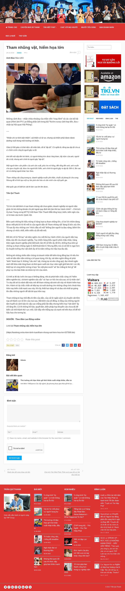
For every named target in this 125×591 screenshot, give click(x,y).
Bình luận (109, 118)
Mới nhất (90, 118)
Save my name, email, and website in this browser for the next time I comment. (40, 438)
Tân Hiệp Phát (49, 27)
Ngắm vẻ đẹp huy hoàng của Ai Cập (110, 567)
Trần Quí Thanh (116, 587)
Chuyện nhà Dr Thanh (30, 27)
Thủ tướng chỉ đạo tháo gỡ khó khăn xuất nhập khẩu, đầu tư (46, 380)
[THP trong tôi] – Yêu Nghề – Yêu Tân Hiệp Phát (82, 528)
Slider (17, 345)
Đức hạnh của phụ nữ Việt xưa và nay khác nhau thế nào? (81, 553)
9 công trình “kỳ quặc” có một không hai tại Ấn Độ (52, 498)
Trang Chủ (12, 27)
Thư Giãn (23, 36)
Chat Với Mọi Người (69, 27)
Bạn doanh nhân (106, 27)
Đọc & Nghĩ (10, 36)
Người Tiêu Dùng (88, 27)
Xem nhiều (99, 118)
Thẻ (116, 118)
